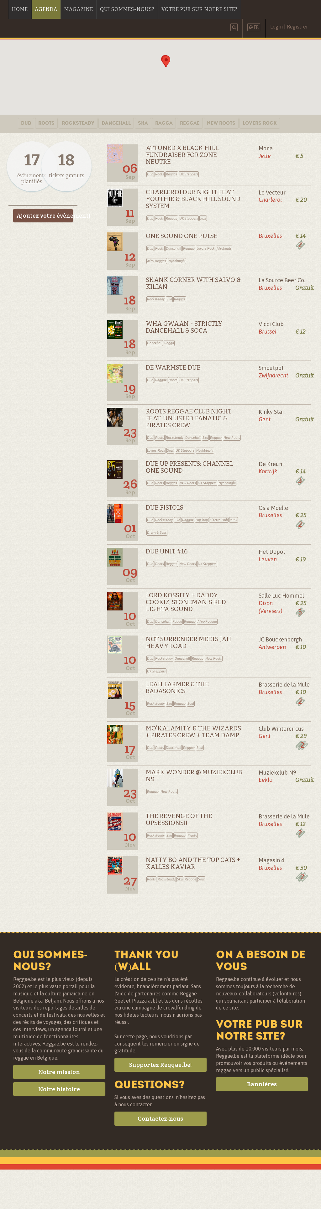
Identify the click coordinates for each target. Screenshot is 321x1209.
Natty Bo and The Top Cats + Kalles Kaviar (193, 863)
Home (20, 9)
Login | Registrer (289, 26)
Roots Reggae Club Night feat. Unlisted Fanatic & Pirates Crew (189, 418)
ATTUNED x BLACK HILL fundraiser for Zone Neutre (182, 154)
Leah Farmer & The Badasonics (177, 687)
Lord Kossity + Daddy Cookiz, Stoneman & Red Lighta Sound (186, 602)
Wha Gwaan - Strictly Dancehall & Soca (184, 327)
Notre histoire (59, 1089)
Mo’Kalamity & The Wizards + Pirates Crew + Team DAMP (193, 732)
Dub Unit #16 (167, 551)
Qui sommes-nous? (127, 9)
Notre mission (59, 1072)
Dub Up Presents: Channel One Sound (189, 467)
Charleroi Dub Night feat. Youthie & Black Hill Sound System (193, 199)
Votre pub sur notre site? (199, 9)
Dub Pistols (164, 507)
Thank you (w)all (146, 960)
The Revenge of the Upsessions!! (179, 819)
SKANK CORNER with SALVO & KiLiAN (193, 283)
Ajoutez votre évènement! (45, 215)
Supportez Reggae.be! (160, 1065)
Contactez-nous (160, 1118)
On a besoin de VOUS (260, 960)
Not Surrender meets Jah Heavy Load (188, 642)
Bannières (262, 1084)
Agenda (46, 9)
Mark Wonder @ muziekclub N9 (194, 775)
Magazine (78, 9)
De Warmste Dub (173, 367)
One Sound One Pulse (182, 235)
